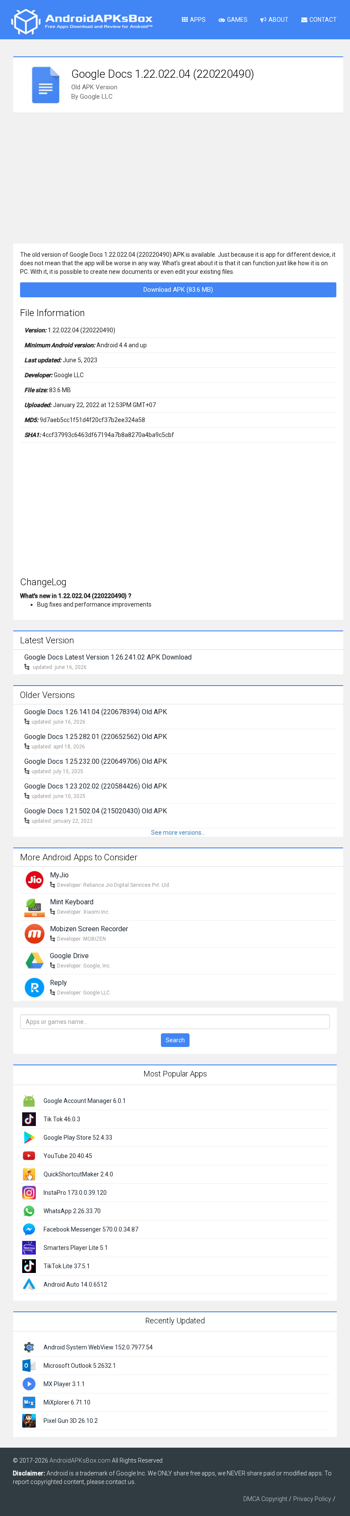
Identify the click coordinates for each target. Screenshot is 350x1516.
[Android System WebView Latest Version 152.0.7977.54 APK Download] (29, 1346)
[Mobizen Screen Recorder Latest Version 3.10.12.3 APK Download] (34, 933)
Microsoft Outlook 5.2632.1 (80, 1365)
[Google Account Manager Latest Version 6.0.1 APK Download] (29, 1100)
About (278, 19)
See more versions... (178, 832)
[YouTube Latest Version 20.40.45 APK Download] (29, 1155)
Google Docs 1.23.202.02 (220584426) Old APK (95, 786)
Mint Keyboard (71, 902)
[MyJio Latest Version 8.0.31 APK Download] (34, 879)
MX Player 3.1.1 (64, 1384)
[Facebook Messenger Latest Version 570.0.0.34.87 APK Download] (29, 1228)
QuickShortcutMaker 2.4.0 (78, 1174)
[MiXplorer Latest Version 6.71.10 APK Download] (29, 1402)
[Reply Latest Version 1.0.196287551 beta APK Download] (34, 986)
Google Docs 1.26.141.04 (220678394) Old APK (95, 712)
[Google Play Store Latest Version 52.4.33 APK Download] (29, 1136)
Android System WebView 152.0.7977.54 (98, 1347)
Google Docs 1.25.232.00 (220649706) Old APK (95, 761)
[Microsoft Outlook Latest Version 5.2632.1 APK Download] (29, 1365)
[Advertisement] (178, 177)
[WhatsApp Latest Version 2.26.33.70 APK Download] (29, 1210)
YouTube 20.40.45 (68, 1155)
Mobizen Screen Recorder (89, 929)
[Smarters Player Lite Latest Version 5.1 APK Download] (29, 1246)
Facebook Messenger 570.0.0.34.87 (91, 1229)
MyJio (59, 875)
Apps (198, 19)
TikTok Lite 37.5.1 (67, 1266)
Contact (323, 19)
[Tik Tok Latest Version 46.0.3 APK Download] (29, 1118)
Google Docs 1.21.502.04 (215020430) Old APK (95, 811)
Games (237, 19)
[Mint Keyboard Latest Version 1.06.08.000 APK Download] (34, 906)
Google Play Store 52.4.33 (78, 1137)
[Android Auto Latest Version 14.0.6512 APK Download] (29, 1283)
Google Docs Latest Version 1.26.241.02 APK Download (108, 657)
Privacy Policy (312, 1498)
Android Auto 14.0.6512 (75, 1284)
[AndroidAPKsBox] (81, 21)
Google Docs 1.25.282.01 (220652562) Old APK (95, 737)
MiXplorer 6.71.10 (67, 1402)
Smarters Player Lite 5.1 (76, 1247)
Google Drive (69, 956)
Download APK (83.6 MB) (178, 289)
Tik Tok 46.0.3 (62, 1119)
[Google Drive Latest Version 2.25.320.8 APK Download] (34, 959)
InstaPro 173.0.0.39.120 (75, 1192)
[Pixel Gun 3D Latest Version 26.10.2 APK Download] (29, 1420)
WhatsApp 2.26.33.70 (72, 1211)
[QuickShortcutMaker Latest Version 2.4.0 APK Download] (29, 1173)
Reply (58, 983)
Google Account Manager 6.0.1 (85, 1100)
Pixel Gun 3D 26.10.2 (71, 1420)
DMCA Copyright (265, 1498)
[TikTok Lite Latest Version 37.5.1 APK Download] (29, 1265)
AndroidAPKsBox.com (80, 1460)
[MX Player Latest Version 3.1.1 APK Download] (29, 1383)
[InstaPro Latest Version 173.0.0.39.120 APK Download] (29, 1191)
